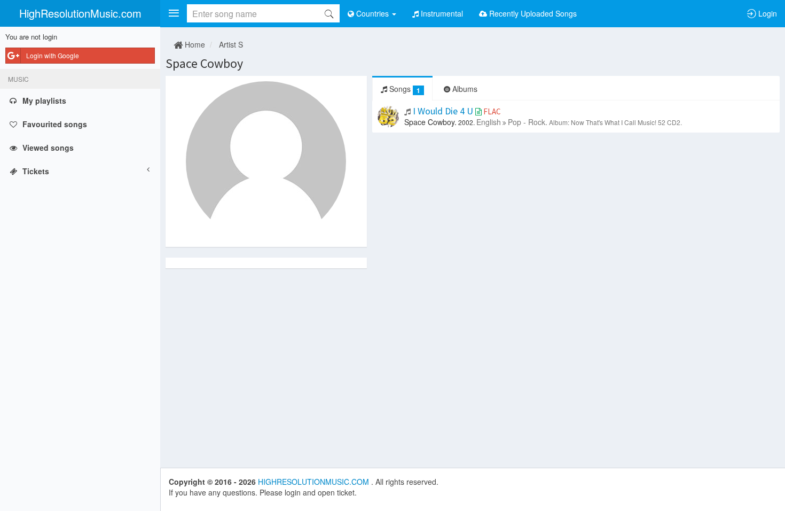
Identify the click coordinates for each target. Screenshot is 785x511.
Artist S (231, 44)
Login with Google (52, 55)
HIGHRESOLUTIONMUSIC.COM (314, 481)
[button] (173, 13)
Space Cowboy (204, 63)
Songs (403, 89)
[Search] (329, 13)
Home (194, 44)
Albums (463, 88)
